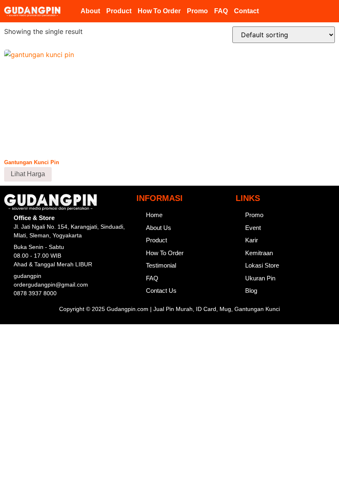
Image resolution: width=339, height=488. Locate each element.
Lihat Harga (28, 173)
